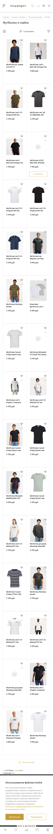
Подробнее (36, 817)
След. (16, 770)
